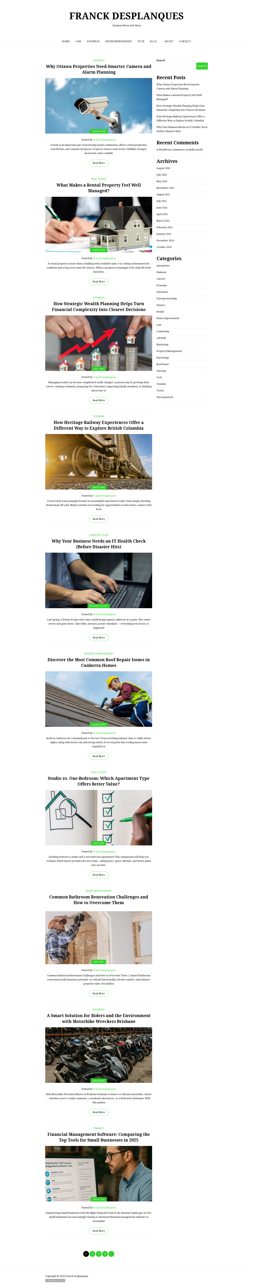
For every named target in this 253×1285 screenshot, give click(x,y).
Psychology (163, 357)
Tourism (98, 416)
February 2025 (165, 227)
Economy (162, 285)
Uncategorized (165, 397)
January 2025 (164, 234)
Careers (161, 278)
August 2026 (163, 168)
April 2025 (162, 214)
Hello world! (196, 149)
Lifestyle (161, 338)
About (168, 41)
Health (160, 311)
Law (78, 41)
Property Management (99, 653)
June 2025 (162, 207)
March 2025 (163, 220)
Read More (99, 163)
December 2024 (165, 240)
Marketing (162, 344)
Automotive (163, 265)
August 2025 (163, 194)
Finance (98, 1128)
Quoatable (59, 1280)
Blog (153, 41)
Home (66, 41)
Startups (95, 535)
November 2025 (165, 188)
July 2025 (162, 201)
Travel (160, 390)
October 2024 (164, 247)
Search (161, 60)
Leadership (163, 331)
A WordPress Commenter (171, 149)
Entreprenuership (118, 41)
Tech (140, 41)
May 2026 (162, 181)
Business (93, 41)
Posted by (99, 139)
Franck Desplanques (126, 16)
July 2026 (162, 174)
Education (162, 292)
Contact (185, 41)
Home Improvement (99, 891)
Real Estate (98, 179)
